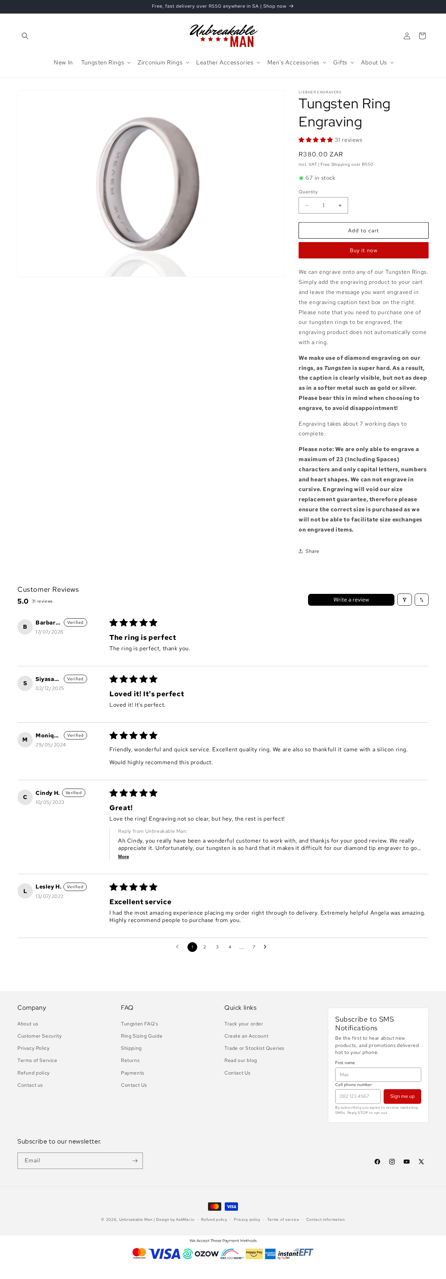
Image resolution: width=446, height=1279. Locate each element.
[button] (25, 36)
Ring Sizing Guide (141, 1036)
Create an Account (246, 1036)
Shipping (131, 1048)
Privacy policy (247, 1219)
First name (345, 1062)
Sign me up (402, 1096)
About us (27, 1024)
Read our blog (240, 1060)
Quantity (308, 192)
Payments (132, 1073)
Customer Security (39, 1036)
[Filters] (404, 600)
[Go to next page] (266, 947)
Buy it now (363, 250)
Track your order (243, 1024)
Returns (130, 1060)
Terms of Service (37, 1060)
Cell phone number (353, 1084)
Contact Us (134, 1085)
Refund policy (33, 1073)
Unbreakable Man (136, 1219)
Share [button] (313, 551)
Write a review (351, 599)
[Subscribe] (135, 1161)
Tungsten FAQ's (139, 1024)
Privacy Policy (33, 1048)
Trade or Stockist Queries (254, 1048)
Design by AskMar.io (175, 1219)
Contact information (325, 1219)
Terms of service (283, 1219)
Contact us (30, 1085)
